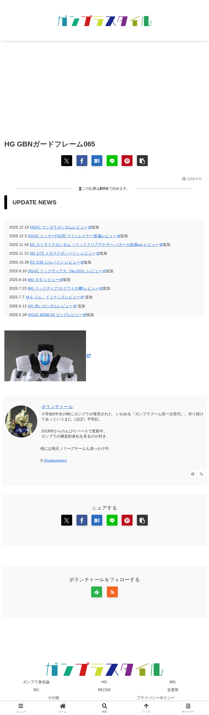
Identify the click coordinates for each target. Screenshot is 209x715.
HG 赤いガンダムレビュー (50, 306)
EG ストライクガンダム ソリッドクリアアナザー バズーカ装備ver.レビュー (94, 244)
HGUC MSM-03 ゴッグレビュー (55, 315)
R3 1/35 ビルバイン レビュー (55, 262)
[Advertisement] (104, 85)
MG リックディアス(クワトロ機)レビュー (63, 288)
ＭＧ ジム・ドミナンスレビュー (53, 297)
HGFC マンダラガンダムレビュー (59, 227)
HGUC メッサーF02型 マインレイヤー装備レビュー (72, 236)
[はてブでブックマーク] (96, 160)
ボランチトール (57, 406)
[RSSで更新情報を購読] (201, 473)
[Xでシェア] (66, 160)
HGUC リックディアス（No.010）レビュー (65, 271)
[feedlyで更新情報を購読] (192, 473)
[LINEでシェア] (112, 160)
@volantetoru (55, 460)
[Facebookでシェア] (81, 160)
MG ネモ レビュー (43, 279)
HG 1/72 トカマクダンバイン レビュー (63, 253)
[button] (142, 160)
